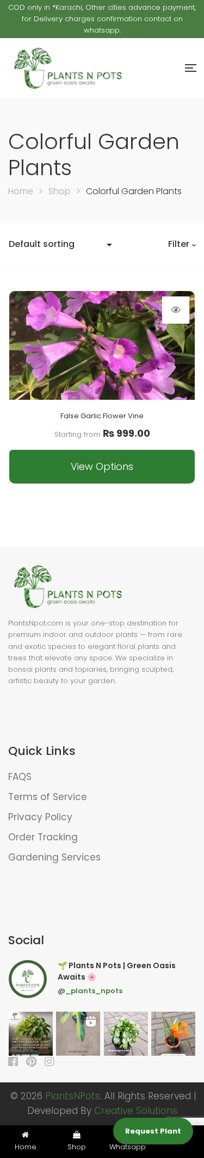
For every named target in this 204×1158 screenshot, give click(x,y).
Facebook (13, 1061)
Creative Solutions (135, 1110)
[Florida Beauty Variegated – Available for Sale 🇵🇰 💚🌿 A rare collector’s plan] (78, 1034)
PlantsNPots (72, 1096)
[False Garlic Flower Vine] (102, 345)
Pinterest (31, 1061)
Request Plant (153, 1131)
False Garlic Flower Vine (102, 416)
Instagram (49, 1061)
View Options (176, 310)
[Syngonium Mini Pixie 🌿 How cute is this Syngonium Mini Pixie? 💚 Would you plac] (126, 1034)
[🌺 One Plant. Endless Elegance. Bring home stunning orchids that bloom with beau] (173, 1034)
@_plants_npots (90, 991)
